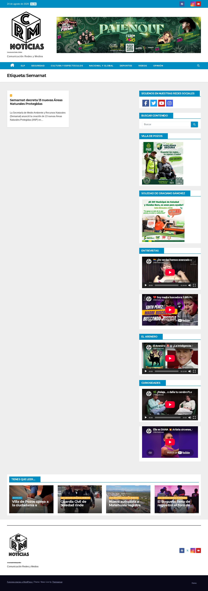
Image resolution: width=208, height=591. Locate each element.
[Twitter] (153, 103)
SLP (23, 65)
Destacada (17, 498)
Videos (142, 65)
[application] (170, 272)
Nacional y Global (101, 65)
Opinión (158, 65)
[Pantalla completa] (194, 285)
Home (194, 583)
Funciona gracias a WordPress (20, 582)
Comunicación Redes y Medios (14, 52)
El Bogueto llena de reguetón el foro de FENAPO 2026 (173, 505)
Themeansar (57, 582)
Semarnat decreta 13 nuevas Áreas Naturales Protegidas (36, 102)
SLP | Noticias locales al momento (75, 498)
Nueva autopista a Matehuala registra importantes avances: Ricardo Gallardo (127, 506)
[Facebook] (145, 103)
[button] (198, 65)
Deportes (126, 65)
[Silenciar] (189, 285)
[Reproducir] (145, 285)
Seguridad (38, 65)
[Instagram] (169, 103)
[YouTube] (161, 103)
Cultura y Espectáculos (67, 65)
